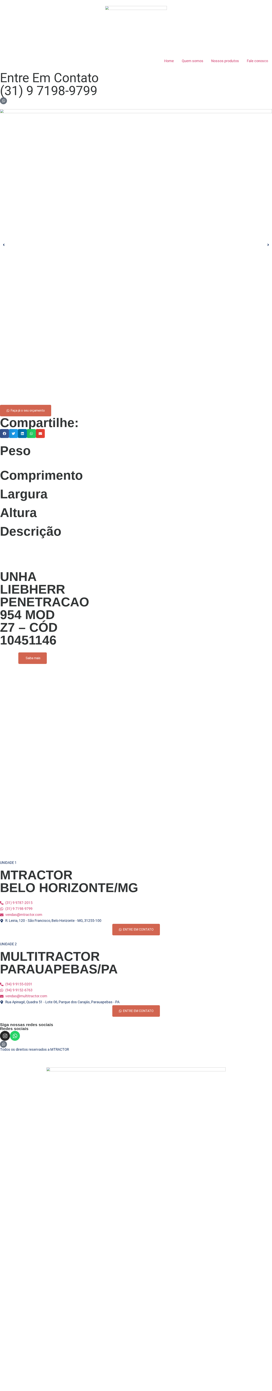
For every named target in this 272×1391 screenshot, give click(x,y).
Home (169, 61)
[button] (4, 433)
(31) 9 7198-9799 (48, 90)
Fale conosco (257, 61)
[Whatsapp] (15, 1036)
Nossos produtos (225, 61)
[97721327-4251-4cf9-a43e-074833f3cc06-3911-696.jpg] (136, 244)
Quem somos (192, 61)
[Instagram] (5, 1036)
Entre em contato (49, 77)
